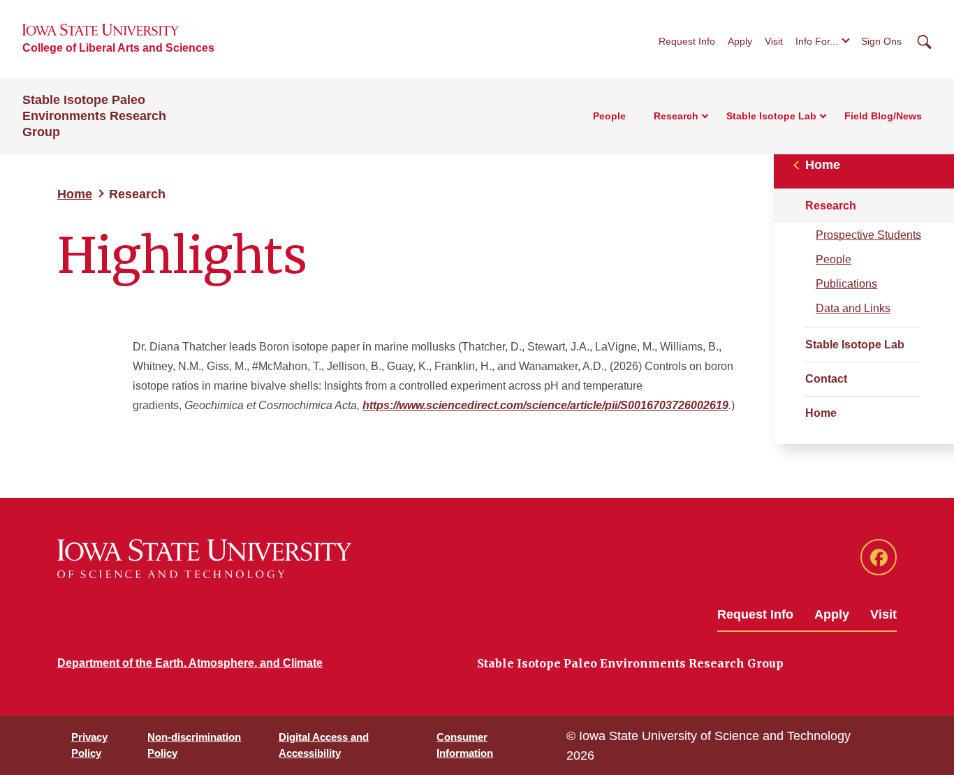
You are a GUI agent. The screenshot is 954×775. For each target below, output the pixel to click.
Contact (826, 379)
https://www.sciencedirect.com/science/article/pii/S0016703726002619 (545, 405)
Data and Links (853, 308)
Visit (774, 41)
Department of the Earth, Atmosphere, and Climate (190, 663)
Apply (740, 41)
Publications (846, 284)
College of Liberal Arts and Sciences (118, 48)
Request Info (687, 41)
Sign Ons (881, 41)
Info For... (816, 41)
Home (74, 194)
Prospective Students (868, 235)
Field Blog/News (883, 115)
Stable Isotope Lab (854, 344)
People (609, 115)
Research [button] (676, 115)
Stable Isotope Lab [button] (771, 115)
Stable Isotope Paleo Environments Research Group (94, 116)
